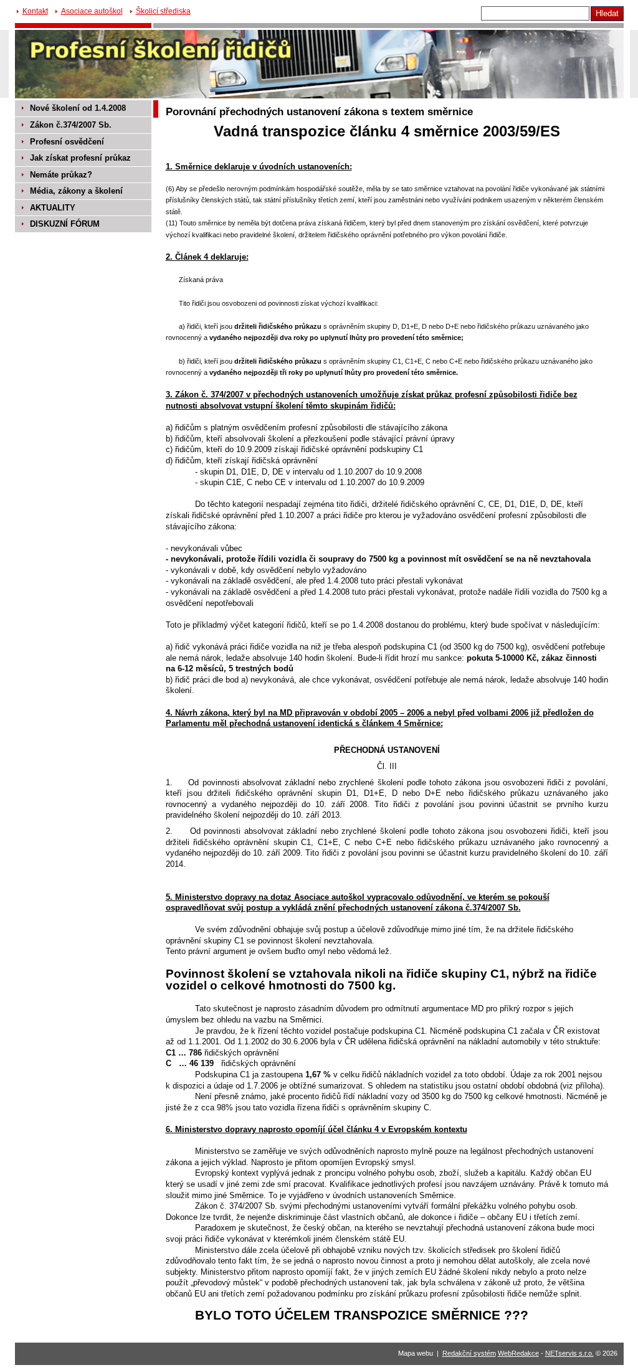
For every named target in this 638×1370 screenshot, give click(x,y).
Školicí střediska (163, 11)
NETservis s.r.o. (569, 1353)
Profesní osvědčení (67, 141)
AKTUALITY (52, 207)
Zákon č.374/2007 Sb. (71, 125)
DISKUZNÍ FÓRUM (65, 224)
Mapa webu (415, 1353)
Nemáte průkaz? (61, 174)
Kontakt (35, 11)
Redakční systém (469, 1353)
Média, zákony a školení (76, 191)
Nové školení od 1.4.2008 (78, 108)
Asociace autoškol (92, 11)
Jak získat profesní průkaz (80, 158)
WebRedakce (518, 1353)
